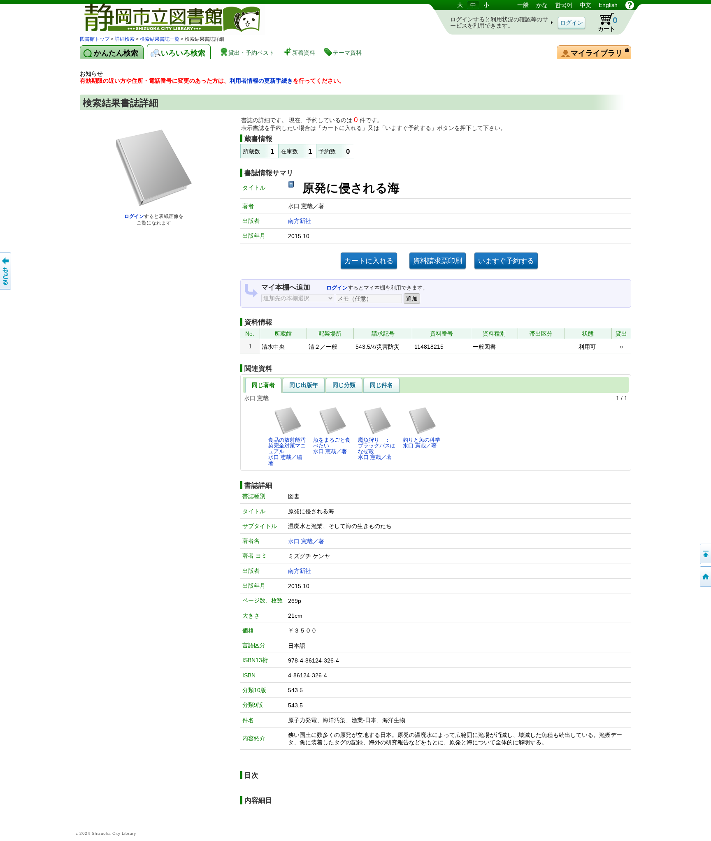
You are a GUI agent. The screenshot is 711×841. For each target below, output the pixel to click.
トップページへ (705, 576)
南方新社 (299, 221)
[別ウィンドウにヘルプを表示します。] (629, 5)
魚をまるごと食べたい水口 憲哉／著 (332, 446)
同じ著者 (263, 385)
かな (542, 5)
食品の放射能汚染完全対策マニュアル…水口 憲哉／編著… (287, 451)
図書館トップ (94, 39)
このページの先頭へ (705, 554)
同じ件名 (381, 385)
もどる (6, 271)
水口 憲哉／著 (306, 541)
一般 (523, 5)
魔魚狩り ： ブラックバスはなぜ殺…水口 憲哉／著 (376, 449)
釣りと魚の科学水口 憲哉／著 (421, 443)
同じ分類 (344, 385)
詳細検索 (125, 39)
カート (608, 23)
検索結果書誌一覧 (159, 39)
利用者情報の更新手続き (261, 80)
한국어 (563, 5)
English (608, 5)
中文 (585, 5)
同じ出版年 (303, 385)
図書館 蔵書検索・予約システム (166, 17)
